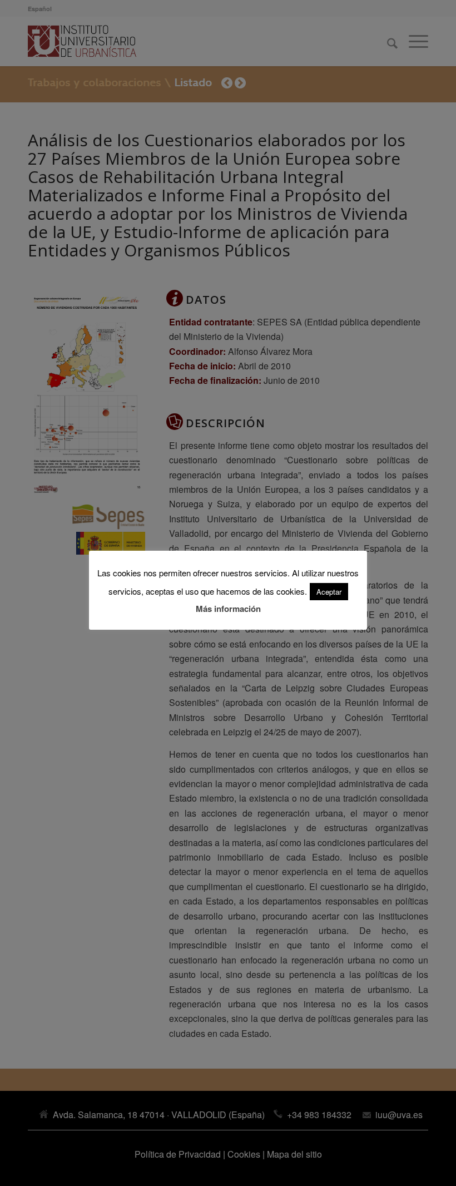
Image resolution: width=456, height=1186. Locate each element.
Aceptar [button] (328, 591)
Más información (228, 608)
